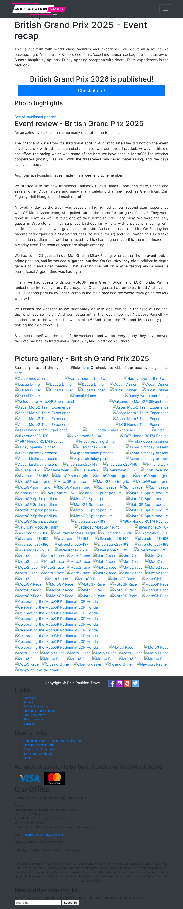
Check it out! (91, 90)
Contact (28, 723)
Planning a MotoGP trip (39, 745)
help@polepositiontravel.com (43, 834)
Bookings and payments (39, 749)
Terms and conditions (37, 753)
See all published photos (35, 117)
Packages (29, 698)
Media (27, 757)
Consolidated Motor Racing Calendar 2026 (52, 740)
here (85, 367)
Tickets (28, 702)
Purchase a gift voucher (39, 710)
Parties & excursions (37, 706)
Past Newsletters (35, 715)
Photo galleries (33, 719)
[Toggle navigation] (165, 8)
